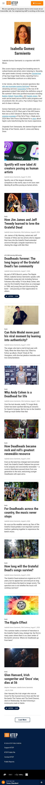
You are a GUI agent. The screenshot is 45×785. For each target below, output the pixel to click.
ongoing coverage (9, 116)
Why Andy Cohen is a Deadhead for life (18, 394)
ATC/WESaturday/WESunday (13, 255)
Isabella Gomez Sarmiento (12, 177)
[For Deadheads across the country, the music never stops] (21, 491)
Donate (38, 3)
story (34, 119)
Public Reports (9, 762)
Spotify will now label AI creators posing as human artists (21, 168)
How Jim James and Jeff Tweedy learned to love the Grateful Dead (21, 223)
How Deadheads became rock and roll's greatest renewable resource (20, 450)
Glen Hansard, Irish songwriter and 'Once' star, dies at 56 (21, 679)
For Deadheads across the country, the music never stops (21, 512)
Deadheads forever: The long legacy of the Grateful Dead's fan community (21, 262)
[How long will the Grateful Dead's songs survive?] (21, 549)
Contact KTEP (9, 757)
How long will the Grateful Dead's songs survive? (21, 568)
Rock (5, 216)
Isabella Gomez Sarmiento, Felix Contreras (17, 232)
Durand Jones (32, 96)
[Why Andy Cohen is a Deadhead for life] (21, 375)
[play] (3, 782)
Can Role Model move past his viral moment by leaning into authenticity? (22, 336)
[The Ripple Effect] (21, 605)
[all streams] (42, 782)
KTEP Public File (9, 752)
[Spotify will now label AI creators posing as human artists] (21, 150)
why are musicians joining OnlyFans (15, 86)
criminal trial (36, 73)
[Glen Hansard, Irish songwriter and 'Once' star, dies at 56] (21, 657)
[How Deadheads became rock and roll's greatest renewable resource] (21, 429)
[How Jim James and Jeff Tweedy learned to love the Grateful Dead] (21, 202)
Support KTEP (9, 747)
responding (21, 89)
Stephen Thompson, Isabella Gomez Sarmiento (18, 687)
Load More (22, 720)
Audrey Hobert (7, 96)
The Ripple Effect (15, 622)
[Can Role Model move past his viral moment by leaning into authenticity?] (21, 315)
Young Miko (18, 96)
